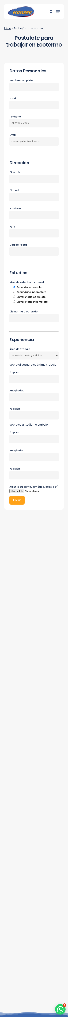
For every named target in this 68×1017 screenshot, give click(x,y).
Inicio (7, 28)
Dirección (15, 172)
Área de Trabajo (19, 349)
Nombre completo (21, 80)
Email (12, 135)
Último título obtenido (23, 311)
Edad (12, 98)
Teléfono (15, 116)
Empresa (15, 372)
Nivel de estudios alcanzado (27, 282)
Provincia (15, 208)
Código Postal (18, 245)
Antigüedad (16, 390)
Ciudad (14, 190)
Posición (14, 408)
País (12, 226)
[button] (58, 11)
